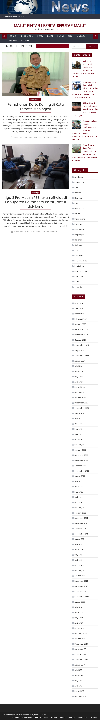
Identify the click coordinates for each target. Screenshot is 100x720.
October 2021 (80, 528)
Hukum (40, 36)
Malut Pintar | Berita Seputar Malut (50, 25)
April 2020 (79, 623)
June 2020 (79, 612)
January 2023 (80, 450)
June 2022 (79, 486)
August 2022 (80, 476)
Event (77, 203)
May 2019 (78, 680)
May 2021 (78, 555)
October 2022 (80, 466)
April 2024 (79, 382)
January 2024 (80, 397)
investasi (78, 224)
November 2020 (81, 586)
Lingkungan (79, 234)
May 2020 (79, 618)
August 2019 (80, 665)
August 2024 (80, 361)
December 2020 (81, 581)
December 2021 (81, 518)
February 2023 (80, 445)
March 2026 (80, 314)
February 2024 (81, 392)
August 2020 (80, 602)
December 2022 (81, 455)
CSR (76, 187)
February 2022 (80, 507)
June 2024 (79, 371)
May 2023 (79, 429)
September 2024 (82, 355)
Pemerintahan (35, 100)
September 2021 (81, 534)
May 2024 (79, 376)
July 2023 (78, 418)
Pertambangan (81, 271)
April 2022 (79, 497)
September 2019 (81, 659)
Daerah (60, 36)
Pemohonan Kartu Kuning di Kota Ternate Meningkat (35, 106)
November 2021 (81, 523)
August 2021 (80, 539)
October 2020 (80, 591)
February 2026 (81, 319)
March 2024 (80, 387)
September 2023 (82, 408)
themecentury (39, 715)
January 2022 (80, 513)
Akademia (13, 40)
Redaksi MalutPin (34, 137)
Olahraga (80, 36)
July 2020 (78, 607)
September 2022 (82, 471)
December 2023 (81, 403)
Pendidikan (79, 266)
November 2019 (81, 649)
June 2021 (79, 549)
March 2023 (79, 439)
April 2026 (79, 308)
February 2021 (80, 570)
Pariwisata (79, 255)
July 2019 (78, 670)
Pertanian (79, 276)
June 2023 (79, 424)
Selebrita (25, 40)
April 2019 (78, 686)
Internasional (27, 36)
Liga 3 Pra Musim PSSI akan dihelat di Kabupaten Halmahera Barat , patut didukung (35, 202)
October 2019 (80, 654)
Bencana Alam (81, 182)
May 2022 (79, 492)
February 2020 (81, 633)
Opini (70, 36)
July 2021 (78, 544)
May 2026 (79, 303)
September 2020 (82, 597)
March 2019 (79, 691)
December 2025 (81, 329)
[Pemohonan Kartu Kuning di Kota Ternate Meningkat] (35, 74)
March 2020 (80, 628)
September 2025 (82, 345)
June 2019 (79, 675)
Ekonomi (78, 198)
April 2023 (79, 434)
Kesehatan (79, 229)
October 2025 (80, 340)
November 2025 (81, 334)
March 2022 (79, 502)
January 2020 (80, 638)
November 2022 (81, 460)
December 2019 (81, 644)
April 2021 (78, 560)
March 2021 (79, 565)
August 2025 (80, 350)
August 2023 (80, 413)
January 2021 (80, 576)
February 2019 (80, 696)
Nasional (13, 36)
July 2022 (78, 481)
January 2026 (80, 324)
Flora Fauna (79, 208)
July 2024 (79, 366)
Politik (50, 36)
